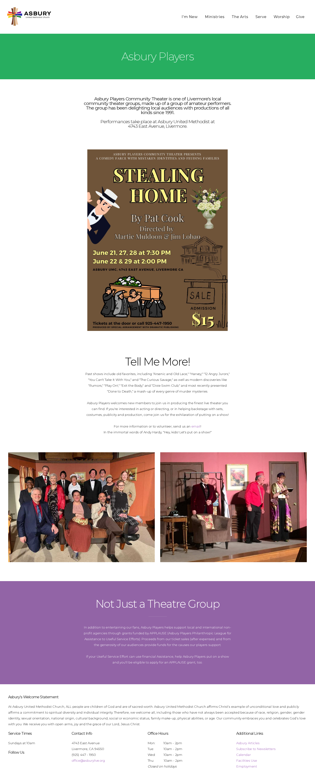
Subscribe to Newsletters (255, 749)
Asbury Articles (247, 743)
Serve (261, 17)
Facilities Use (246, 760)
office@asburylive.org (88, 760)
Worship (282, 17)
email (195, 426)
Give (300, 17)
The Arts (240, 17)
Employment (246, 766)
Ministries (215, 17)
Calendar (243, 755)
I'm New (190, 17)
